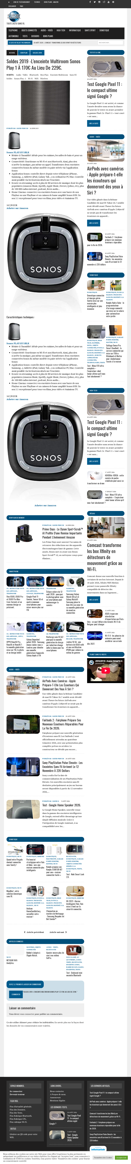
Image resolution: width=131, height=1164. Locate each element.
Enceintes (70, 969)
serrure (40, 856)
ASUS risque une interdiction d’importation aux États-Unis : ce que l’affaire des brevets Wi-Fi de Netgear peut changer (105, 619)
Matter (109, 342)
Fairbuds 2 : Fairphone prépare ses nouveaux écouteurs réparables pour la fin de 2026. (63, 724)
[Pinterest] (113, 1)
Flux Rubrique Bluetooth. (21, 1116)
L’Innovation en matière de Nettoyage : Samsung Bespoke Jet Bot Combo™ (55, 915)
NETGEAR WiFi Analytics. (12, 962)
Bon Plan (23, 52)
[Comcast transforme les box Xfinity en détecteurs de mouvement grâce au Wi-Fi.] (105, 536)
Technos (37, 2)
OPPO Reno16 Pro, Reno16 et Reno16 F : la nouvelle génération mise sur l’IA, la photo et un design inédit (15, 647)
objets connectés (29, 30)
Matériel (96, 343)
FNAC (21, 6)
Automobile (14, 36)
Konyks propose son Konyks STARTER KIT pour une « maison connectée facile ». (54, 870)
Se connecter (16, 1091)
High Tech (61, 30)
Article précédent (35, 932)
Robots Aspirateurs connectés (94, 357)
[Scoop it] (122, 1)
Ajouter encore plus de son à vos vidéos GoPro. (55, 955)
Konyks (49, 864)
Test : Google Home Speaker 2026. (61, 805)
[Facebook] (90, 1)
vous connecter (27, 1014)
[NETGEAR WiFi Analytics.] (15, 953)
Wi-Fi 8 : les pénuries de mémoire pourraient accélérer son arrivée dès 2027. (105, 639)
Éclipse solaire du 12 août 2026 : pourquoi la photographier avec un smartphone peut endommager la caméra (54, 598)
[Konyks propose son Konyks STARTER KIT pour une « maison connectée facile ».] (55, 852)
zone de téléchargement (21, 2)
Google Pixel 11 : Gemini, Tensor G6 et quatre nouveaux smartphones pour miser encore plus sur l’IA (35, 603)
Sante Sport (90, 30)
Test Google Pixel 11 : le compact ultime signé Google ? (104, 89)
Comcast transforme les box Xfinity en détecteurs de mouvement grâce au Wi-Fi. (104, 556)
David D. (56, 801)
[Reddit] (104, 1)
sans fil (73, 75)
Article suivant (57, 932)
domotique (13, 839)
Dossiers (35, 36)
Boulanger (12, 6)
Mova (89, 345)
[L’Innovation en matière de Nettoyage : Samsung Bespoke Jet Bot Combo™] (55, 894)
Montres (30, 947)
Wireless (44, 78)
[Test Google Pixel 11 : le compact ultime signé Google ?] (105, 75)
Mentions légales (57, 1100)
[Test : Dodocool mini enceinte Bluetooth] (75, 953)
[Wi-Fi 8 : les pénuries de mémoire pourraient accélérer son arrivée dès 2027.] (94, 638)
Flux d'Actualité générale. (21, 1106)
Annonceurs (55, 1097)
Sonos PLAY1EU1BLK (18, 152)
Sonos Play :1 (20, 78)
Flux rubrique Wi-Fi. (18, 1122)
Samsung (70, 588)
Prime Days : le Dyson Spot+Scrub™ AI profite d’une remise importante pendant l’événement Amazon (62, 533)
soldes (9, 78)
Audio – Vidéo (47, 30)
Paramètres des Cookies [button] (103, 1157)
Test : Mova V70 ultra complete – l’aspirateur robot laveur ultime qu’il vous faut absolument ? (96, 371)
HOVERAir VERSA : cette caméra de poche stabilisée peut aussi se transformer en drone (105, 479)
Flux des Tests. (16, 1112)
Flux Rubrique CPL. (18, 1119)
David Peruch (22, 128)
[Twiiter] (95, 1)
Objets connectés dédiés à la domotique (74, 866)
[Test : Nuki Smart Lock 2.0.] (75, 852)
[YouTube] (109, 1)
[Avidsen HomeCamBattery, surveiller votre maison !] (35, 894)
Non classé (71, 957)
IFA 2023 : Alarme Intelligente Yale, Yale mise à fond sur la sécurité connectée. (74, 905)
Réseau (92, 513)
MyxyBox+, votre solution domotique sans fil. (14, 893)
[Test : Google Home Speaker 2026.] (23, 816)
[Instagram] (99, 1)
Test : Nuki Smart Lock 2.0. (75, 876)
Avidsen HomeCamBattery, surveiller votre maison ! (33, 912)
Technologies (93, 362)
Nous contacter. (57, 1091)
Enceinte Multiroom (59, 75)
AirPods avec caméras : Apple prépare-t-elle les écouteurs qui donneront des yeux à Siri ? (60, 684)
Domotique (104, 30)
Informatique (75, 30)
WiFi (36, 78)
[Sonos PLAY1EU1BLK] (14, 149)
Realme (69, 639)
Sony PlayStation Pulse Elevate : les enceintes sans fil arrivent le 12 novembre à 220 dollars (62, 766)
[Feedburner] (118, 1)
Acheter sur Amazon (17, 208)
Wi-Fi (30, 78)
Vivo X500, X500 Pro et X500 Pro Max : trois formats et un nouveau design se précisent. (15, 602)
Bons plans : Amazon (51, 2)
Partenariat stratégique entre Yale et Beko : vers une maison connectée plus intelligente (35, 865)
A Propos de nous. (58, 1094)
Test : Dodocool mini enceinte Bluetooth (74, 974)
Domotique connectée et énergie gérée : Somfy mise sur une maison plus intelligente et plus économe (95, 302)
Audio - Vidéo (22, 75)
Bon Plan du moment (17, 517)
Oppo (20, 636)
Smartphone (13, 571)
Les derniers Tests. (59, 1107)
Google (29, 593)
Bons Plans (48, 36)
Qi (47, 634)
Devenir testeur (17, 1094)
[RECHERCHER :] (110, 42)
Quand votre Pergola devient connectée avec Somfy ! (15, 862)
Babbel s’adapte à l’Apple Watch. (33, 954)
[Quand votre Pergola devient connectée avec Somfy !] (15, 852)
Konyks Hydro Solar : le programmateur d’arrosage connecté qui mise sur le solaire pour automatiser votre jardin (115, 309)
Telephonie (13, 30)
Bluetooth (34, 75)
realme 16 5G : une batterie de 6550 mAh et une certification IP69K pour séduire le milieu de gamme (75, 647)
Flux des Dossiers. (18, 1109)
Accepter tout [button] (121, 1157)
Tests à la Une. (95, 52)
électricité (51, 859)
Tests (25, 36)
